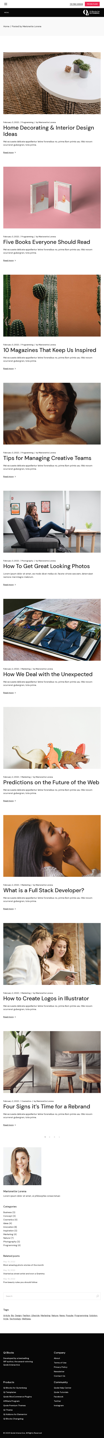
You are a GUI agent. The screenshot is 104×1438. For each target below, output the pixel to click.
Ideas (5, 1223)
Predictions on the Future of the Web (51, 782)
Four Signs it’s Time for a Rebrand (46, 1106)
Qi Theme (8, 1410)
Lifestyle (35, 1315)
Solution (93, 1315)
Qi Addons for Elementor (15, 1414)
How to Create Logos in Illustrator (46, 998)
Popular (69, 1315)
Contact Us (59, 1376)
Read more (8, 152)
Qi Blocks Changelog (13, 1418)
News (62, 1315)
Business (7, 1212)
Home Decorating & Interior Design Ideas (48, 131)
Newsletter (59, 1371)
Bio (12, 1315)
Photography (27, 561)
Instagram (59, 1405)
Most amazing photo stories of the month (23, 1265)
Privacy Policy (60, 1367)
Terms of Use (60, 1362)
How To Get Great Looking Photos (46, 566)
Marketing (26, 669)
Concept (7, 1216)
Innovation (8, 1227)
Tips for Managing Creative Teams (47, 458)
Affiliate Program (11, 1401)
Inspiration (8, 1230)
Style (5, 1318)
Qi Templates (9, 1392)
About (57, 1358)
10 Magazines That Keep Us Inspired (49, 350)
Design (18, 1315)
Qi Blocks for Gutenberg (15, 1387)
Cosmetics (26, 1101)
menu (6, 12)
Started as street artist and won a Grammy (24, 1273)
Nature (6, 1238)
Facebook (58, 1396)
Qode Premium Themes (14, 1405)
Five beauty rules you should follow (20, 1282)
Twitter (57, 1401)
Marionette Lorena (46, 122)
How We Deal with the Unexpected (48, 674)
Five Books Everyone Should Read (46, 242)
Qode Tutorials (61, 1392)
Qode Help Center (62, 1387)
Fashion (26, 1315)
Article (6, 1315)
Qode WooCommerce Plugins (17, 1396)
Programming (27, 122)
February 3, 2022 (11, 122)
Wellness (26, 1318)
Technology (15, 1318)
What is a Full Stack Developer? (43, 890)
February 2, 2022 (11, 669)
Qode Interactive (18, 1433)
